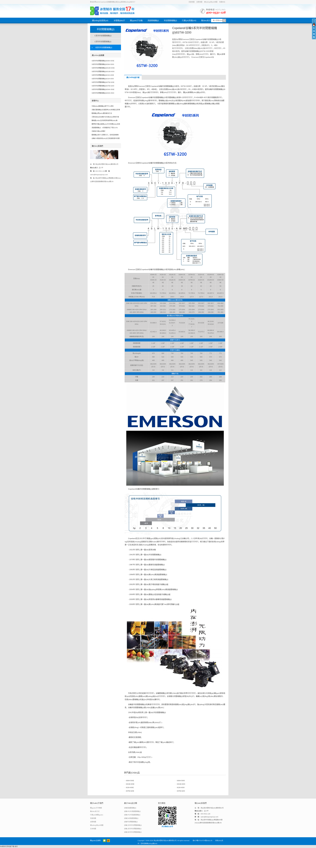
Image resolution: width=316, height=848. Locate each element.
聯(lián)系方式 (207, 20)
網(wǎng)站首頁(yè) (100, 20)
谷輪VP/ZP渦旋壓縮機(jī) (132, 815)
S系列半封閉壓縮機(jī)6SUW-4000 (103, 71)
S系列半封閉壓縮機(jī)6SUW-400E (103, 68)
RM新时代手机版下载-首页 (9, 846)
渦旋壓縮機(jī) (153, 20)
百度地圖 (192, 2)
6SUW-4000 (181, 784)
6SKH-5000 (181, 781)
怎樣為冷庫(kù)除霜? (98, 131)
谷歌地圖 (199, 2)
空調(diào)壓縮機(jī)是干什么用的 (103, 106)
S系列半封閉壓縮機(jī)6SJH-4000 (103, 79)
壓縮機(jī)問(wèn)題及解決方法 (102, 113)
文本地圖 (93, 829)
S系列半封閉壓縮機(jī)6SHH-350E (103, 89)
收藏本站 (222, 2)
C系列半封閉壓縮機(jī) (103, 36)
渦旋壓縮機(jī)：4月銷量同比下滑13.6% (105, 128)
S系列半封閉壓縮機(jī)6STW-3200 (103, 86)
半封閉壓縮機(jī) (170, 20)
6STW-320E (130, 791)
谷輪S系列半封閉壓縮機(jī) (133, 832)
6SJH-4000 (181, 787)
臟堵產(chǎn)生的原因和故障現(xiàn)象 (105, 120)
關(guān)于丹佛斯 (96, 808)
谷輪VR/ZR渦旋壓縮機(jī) (132, 811)
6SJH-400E (130, 787)
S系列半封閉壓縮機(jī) (103, 47)
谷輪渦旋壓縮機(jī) (130, 808)
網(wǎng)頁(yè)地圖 (210, 2)
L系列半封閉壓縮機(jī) (102, 42)
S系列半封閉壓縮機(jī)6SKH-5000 (103, 64)
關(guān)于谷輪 (136, 20)
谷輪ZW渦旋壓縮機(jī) (131, 818)
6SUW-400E (130, 784)
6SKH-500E (130, 781)
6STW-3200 (181, 791)
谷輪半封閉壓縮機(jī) (131, 822)
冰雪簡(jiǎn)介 (119, 20)
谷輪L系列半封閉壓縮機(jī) (132, 829)
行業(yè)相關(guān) (96, 815)
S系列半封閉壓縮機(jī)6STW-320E (103, 82)
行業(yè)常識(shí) (189, 20)
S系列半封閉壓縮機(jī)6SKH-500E (103, 61)
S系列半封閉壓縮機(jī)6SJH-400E (103, 75)
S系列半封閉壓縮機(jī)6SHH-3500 (103, 93)
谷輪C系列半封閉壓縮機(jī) (133, 825)
